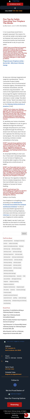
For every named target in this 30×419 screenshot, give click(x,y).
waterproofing (7, 300)
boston (5, 243)
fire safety (6, 289)
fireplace (6, 281)
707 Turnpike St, (10, 348)
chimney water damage (10, 273)
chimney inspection (9, 254)
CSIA (24, 276)
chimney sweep (17, 268)
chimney (21, 246)
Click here (6, 215)
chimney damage (17, 251)
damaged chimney (16, 279)
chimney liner (7, 257)
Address (8, 346)
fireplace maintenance (9, 287)
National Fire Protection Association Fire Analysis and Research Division (14, 205)
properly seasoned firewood (10, 295)
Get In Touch (9, 367)
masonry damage (20, 289)
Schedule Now (15, 4)
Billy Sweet (8, 26)
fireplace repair (20, 287)
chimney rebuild (18, 259)
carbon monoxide (13, 243)
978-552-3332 (17, 11)
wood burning (7, 303)
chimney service (8, 268)
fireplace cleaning (14, 281)
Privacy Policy (15, 417)
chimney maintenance (17, 257)
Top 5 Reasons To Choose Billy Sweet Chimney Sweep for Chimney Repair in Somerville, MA (14, 326)
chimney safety (17, 265)
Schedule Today (10, 372)
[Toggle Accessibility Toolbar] (26, 415)
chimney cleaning (16, 249)
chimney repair (17, 262)
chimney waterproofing (9, 276)
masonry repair (7, 292)
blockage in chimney (19, 240)
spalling (15, 298)
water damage (22, 298)
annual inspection (8, 240)
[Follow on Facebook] (15, 385)
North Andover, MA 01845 (13, 350)
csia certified (7, 279)
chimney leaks (18, 254)
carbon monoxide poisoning (10, 246)
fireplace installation (9, 284)
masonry (12, 289)
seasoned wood (8, 298)
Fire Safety (23, 26)
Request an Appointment (13, 374)
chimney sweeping (8, 270)
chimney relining (8, 262)
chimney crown (7, 251)
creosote (19, 276)
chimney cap (7, 249)
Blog (6, 361)
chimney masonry (8, 259)
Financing (14, 404)
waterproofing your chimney (19, 300)
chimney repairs (8, 265)
